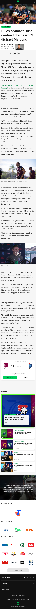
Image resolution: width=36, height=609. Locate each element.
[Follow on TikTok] (24, 577)
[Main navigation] (2, 2)
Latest (26, 377)
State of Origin (6, 26)
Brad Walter (7, 44)
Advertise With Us (25, 599)
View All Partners (18, 570)
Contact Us (17, 599)
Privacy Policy (22, 595)
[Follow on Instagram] (33, 577)
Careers (8, 599)
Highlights (10, 377)
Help (13, 599)
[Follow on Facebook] (27, 577)
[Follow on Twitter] (30, 577)
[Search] (34, 2)
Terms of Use (14, 595)
